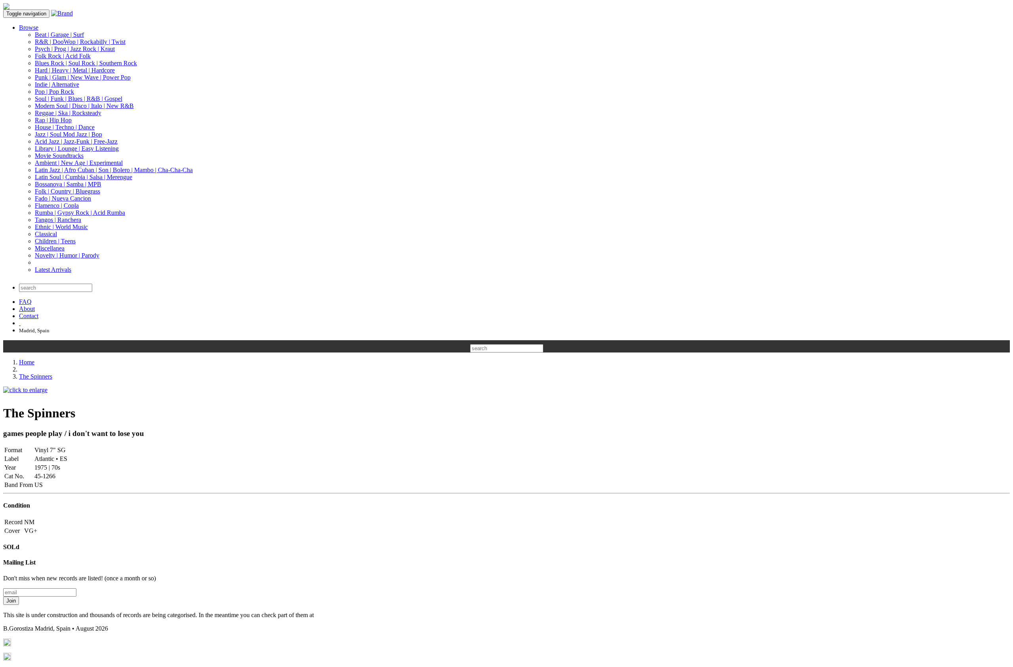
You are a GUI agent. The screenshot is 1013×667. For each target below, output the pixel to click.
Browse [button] (28, 27)
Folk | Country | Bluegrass (67, 191)
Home (26, 362)
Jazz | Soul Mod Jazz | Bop (68, 134)
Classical (46, 234)
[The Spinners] (25, 390)
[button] (11, 547)
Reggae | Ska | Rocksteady (68, 113)
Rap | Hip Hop (53, 120)
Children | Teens (55, 241)
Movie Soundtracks (59, 155)
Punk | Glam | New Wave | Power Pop (83, 77)
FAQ (25, 301)
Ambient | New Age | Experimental (79, 162)
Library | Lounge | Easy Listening (77, 148)
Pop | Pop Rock (54, 91)
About (27, 308)
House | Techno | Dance (65, 127)
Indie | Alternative (57, 84)
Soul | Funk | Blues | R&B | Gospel (78, 98)
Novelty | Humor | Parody (67, 255)
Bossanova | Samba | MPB (68, 184)
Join (11, 601)
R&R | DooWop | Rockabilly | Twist (80, 41)
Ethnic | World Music (61, 227)
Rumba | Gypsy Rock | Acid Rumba (80, 212)
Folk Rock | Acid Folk (63, 56)
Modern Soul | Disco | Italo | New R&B (84, 105)
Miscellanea (49, 248)
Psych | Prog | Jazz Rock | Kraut (75, 48)
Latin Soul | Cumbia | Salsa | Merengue (83, 177)
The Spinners (35, 376)
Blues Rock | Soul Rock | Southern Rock (86, 63)
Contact (28, 316)
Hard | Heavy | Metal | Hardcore (75, 70)
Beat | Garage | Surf (59, 34)
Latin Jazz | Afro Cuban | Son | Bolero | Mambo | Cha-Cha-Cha (114, 170)
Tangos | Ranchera (58, 219)
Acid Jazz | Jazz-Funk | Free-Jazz (76, 141)
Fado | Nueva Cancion (63, 198)
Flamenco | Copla (57, 205)
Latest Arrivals (53, 269)
